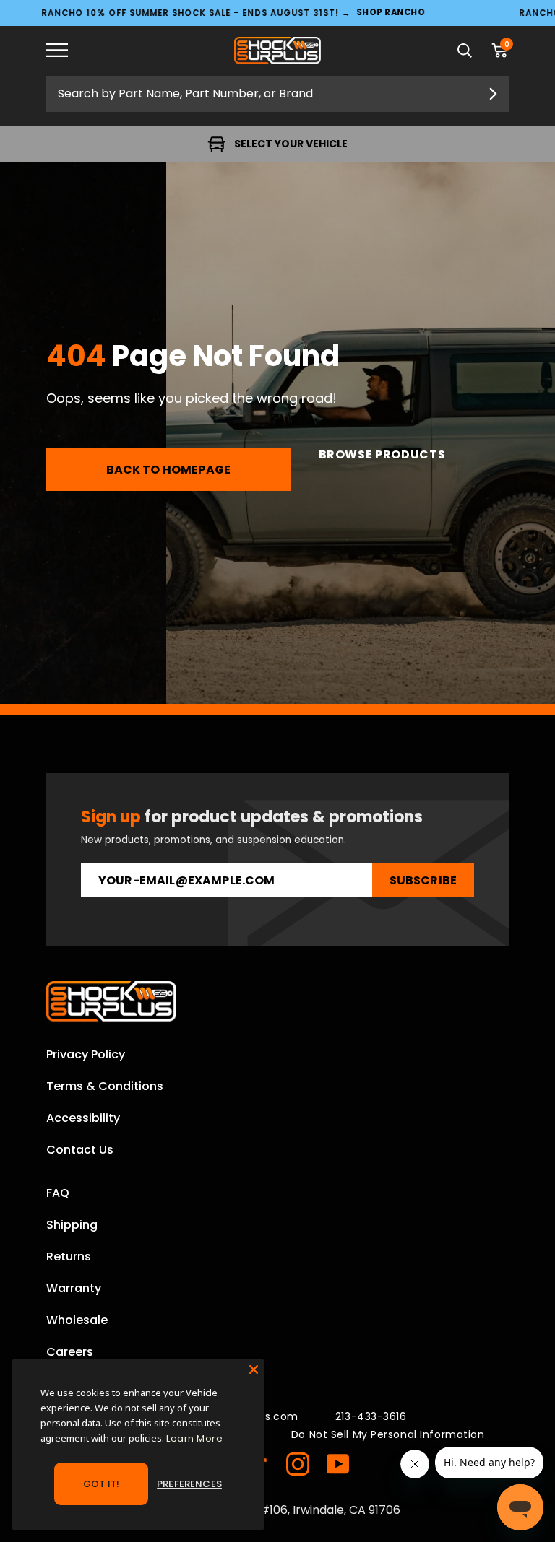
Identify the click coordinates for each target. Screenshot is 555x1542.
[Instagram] (297, 1464)
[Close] (253, 1369)
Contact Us (79, 1149)
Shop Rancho (390, 12)
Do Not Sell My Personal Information (388, 1434)
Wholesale (77, 1320)
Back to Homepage (168, 469)
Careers (69, 1351)
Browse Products (382, 454)
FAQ (57, 1193)
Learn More (194, 1438)
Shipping (72, 1224)
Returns (68, 1256)
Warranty (73, 1288)
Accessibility (83, 1118)
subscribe (423, 880)
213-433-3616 (371, 1416)
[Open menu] (68, 51)
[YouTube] (338, 1464)
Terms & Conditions (104, 1086)
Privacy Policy (85, 1054)
